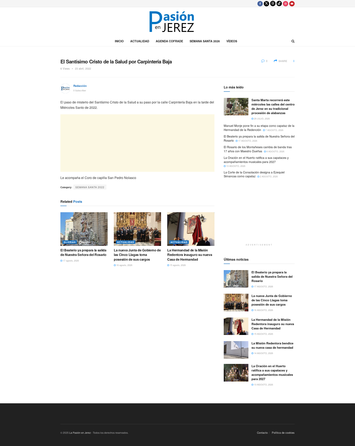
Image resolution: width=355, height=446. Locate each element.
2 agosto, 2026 (268, 176)
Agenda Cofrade (169, 41)
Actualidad (139, 41)
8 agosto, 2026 (275, 151)
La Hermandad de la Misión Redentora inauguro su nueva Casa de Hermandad (189, 255)
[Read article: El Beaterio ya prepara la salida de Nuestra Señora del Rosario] (84, 229)
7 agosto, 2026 (274, 130)
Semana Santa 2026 (205, 41)
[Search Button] (293, 41)
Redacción (80, 86)
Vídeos (231, 41)
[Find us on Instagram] (285, 3)
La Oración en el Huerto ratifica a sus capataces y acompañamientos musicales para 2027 (256, 160)
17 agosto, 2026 (70, 260)
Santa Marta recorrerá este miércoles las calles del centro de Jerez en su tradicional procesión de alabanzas (273, 106)
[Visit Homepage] (177, 21)
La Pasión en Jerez (80, 432)
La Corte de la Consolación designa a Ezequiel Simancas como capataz (254, 174)
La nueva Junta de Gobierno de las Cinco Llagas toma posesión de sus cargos (137, 255)
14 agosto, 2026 (263, 353)
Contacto (262, 433)
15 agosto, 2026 (177, 265)
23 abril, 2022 (83, 68)
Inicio (119, 41)
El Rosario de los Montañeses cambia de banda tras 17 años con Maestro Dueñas (258, 149)
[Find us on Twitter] (266, 3)
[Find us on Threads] (272, 3)
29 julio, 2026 (261, 118)
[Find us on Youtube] (292, 3)
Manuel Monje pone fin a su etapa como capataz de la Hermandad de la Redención (259, 128)
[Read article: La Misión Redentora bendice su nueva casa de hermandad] (236, 350)
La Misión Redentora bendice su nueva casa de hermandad (272, 345)
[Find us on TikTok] (279, 3)
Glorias (70, 242)
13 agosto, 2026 (235, 165)
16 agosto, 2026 (124, 265)
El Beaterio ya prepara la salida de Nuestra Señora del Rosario (83, 252)
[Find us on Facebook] (260, 3)
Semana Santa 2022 (89, 187)
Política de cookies (283, 433)
